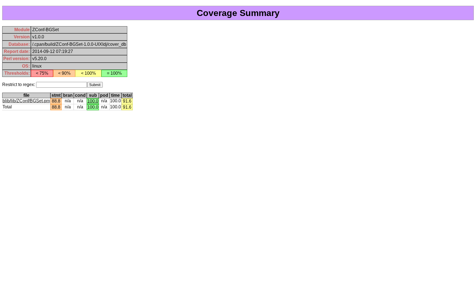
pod (104, 95)
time (115, 95)
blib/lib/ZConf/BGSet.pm (26, 100)
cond (80, 95)
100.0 (92, 101)
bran (68, 95)
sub (93, 95)
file (26, 95)
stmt (56, 95)
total (127, 95)
